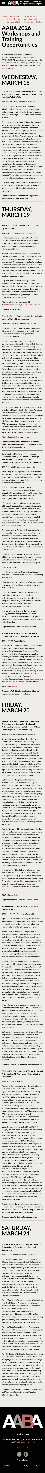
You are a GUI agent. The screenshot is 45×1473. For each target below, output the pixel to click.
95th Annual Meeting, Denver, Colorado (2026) (13, 19)
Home (4, 16)
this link (14, 437)
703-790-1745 (22, 1447)
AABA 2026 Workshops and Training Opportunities (33, 19)
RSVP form (12, 1209)
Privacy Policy (22, 1460)
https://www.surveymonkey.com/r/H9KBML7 (23, 305)
